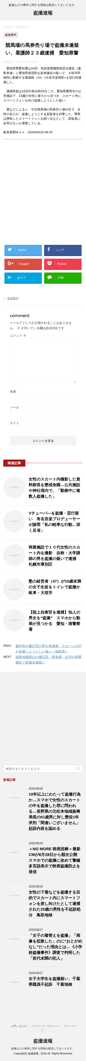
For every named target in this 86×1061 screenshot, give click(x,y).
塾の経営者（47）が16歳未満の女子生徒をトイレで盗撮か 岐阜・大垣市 (56, 587)
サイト (14, 423)
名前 (13, 391)
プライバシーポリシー (45, 1026)
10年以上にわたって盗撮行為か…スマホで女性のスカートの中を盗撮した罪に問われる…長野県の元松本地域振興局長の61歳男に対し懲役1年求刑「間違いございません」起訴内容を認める (55, 811)
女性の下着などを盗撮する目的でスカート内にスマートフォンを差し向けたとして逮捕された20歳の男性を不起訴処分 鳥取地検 (55, 903)
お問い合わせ (19, 1026)
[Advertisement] (43, 195)
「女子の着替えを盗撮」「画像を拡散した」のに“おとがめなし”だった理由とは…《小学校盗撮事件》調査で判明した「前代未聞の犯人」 (55, 946)
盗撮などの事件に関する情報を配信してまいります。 (43, 1048)
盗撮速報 (43, 13)
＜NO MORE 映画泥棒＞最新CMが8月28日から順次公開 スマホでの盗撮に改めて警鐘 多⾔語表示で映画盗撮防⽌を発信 (56, 860)
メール (14, 407)
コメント (18, 335)
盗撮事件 (13, 298)
